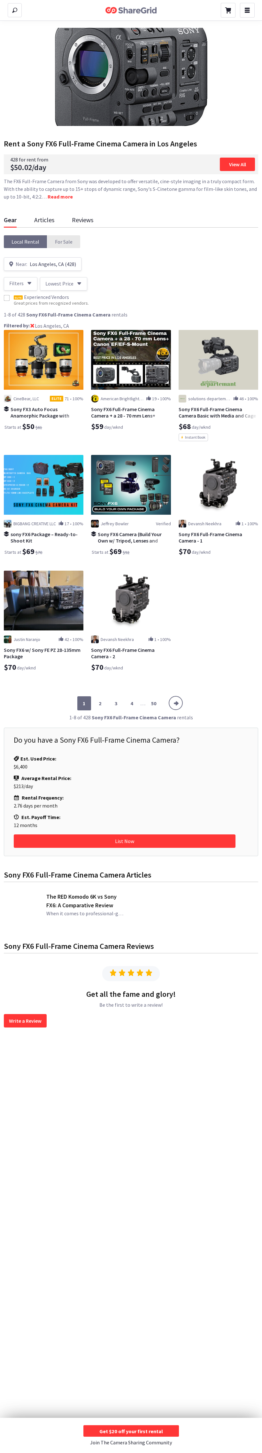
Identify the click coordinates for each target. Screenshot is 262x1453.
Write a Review (25, 1021)
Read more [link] (60, 196)
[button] (25, 241)
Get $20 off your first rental (131, 1431)
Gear (10, 220)
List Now (124, 841)
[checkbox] (7, 298)
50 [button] (153, 703)
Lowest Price (59, 283)
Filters (16, 283)
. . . (143, 703)
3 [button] (116, 703)
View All (237, 164)
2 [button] (100, 703)
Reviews (82, 220)
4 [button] (131, 703)
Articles (44, 220)
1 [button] (84, 703)
